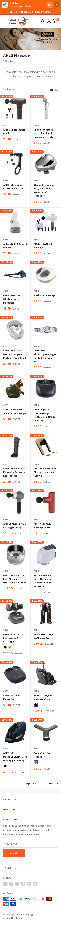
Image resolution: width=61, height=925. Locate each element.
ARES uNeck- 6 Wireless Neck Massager (11, 299)
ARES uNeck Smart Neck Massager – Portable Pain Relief (14, 354)
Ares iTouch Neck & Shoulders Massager (14, 411)
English (8, 868)
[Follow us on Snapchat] (35, 884)
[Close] (56, 4)
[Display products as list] (56, 89)
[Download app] (50, 5)
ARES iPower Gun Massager (43, 245)
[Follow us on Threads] (11, 884)
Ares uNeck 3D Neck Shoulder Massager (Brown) (45, 472)
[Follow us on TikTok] (23, 884)
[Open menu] (4, 21)
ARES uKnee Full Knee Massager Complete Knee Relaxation (43, 581)
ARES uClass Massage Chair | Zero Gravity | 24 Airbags (15, 756)
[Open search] (43, 21)
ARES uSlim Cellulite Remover (15, 245)
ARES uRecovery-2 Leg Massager (44, 636)
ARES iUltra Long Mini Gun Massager (13, 186)
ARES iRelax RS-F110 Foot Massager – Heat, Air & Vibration (15, 579)
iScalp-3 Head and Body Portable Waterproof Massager (44, 190)
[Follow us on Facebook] (5, 884)
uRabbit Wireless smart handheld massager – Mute (43, 133)
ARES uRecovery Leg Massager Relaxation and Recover (15, 472)
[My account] (49, 21)
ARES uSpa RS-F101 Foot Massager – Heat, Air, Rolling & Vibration (45, 415)
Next (51, 783)
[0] (55, 21)
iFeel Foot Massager (45, 295)
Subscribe (14, 853)
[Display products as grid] (51, 89)
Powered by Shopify (12, 918)
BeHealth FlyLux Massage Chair (43, 697)
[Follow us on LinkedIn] (29, 884)
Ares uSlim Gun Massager (42, 754)
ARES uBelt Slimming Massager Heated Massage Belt (45, 356)
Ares (5, 125)
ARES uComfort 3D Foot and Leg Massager (14, 638)
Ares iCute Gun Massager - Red (42, 525)
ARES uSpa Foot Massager (12, 697)
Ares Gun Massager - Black (15, 131)
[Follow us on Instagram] (17, 884)
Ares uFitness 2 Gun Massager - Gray (14, 525)
